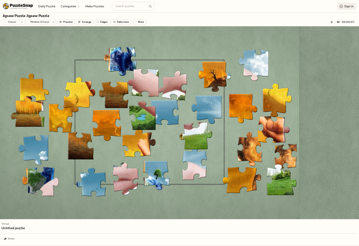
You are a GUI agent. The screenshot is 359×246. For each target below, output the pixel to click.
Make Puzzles (94, 6)
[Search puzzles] (150, 6)
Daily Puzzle (46, 6)
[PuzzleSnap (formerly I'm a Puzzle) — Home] (18, 6)
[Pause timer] (332, 22)
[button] (70, 6)
